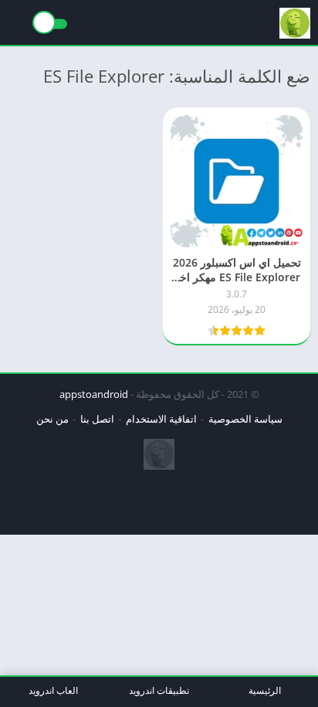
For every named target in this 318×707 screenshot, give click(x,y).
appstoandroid (93, 394)
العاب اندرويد (53, 690)
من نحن (52, 419)
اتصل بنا (97, 419)
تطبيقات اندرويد (159, 690)
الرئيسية (265, 690)
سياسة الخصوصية (245, 419)
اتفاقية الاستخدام (161, 419)
